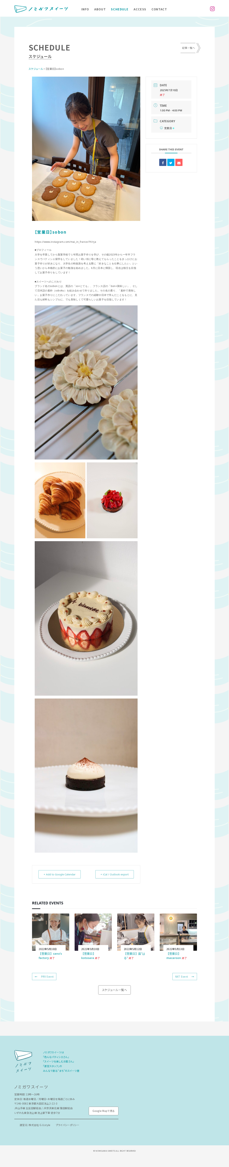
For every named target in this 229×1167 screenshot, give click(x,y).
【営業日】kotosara (88, 956)
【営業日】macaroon (173, 956)
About (100, 9)
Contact (159, 9)
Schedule (119, 9)
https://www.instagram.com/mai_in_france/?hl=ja (65, 241)
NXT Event (181, 976)
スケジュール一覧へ (114, 990)
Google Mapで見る (103, 1111)
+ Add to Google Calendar (59, 874)
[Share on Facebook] (162, 162)
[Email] (178, 162)
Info (85, 9)
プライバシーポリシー (67, 1125)
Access (140, 9)
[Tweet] (170, 162)
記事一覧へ (188, 48)
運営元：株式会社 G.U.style (35, 1125)
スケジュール (36, 69)
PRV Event (47, 976)
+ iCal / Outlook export (115, 874)
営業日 (168, 128)
